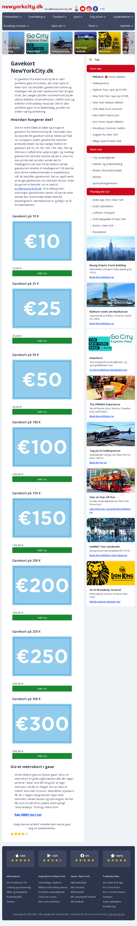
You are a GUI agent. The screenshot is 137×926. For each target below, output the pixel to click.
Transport (58, 16)
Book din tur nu (98, 462)
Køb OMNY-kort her (28, 815)
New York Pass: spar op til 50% (110, 96)
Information (13, 876)
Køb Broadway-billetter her (105, 601)
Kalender (125, 25)
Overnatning (35, 16)
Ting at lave (96, 16)
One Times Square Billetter (108, 121)
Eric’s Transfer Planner (114, 892)
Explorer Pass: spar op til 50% (110, 89)
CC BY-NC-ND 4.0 (116, 914)
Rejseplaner (99, 232)
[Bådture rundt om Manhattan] (111, 295)
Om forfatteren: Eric (16, 882)
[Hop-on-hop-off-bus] (111, 480)
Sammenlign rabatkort (50, 882)
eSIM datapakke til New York (109, 219)
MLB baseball (77, 892)
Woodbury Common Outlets (109, 128)
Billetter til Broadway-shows (53, 887)
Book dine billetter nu (102, 277)
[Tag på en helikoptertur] (111, 434)
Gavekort (108, 896)
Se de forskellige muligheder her (108, 369)
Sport (76, 16)
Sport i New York (80, 876)
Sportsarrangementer (105, 183)
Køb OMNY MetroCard (106, 115)
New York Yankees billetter (108, 102)
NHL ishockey (77, 887)
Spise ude (56, 25)
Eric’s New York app (113, 882)
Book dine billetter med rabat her (109, 555)
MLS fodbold (77, 901)
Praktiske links (111, 876)
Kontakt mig (109, 906)
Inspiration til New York (52, 876)
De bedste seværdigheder (52, 892)
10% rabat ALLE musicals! (107, 109)
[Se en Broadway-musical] (111, 573)
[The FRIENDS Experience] (111, 388)
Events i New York (103, 225)
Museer (97, 176)
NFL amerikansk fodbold (83, 896)
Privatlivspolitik (14, 896)
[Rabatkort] (111, 341)
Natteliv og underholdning (107, 164)
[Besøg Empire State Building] (111, 249)
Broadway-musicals (15, 25)
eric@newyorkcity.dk (28, 188)
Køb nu (42, 273)
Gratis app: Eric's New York (108, 199)
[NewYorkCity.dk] (22, 6)
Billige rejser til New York (107, 141)
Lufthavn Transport (104, 212)
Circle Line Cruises (48, 896)
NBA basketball (78, 882)
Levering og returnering (18, 887)
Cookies (10, 901)
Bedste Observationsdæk (107, 170)
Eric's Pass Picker (111, 887)
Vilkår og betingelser (17, 892)
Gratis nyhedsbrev (103, 206)
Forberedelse (11, 16)
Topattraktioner (121, 16)
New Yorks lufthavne (49, 901)
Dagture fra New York (105, 134)
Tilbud (91, 25)
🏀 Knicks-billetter (109, 76)
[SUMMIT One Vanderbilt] (111, 530)
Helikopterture (101, 83)
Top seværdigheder (104, 157)
